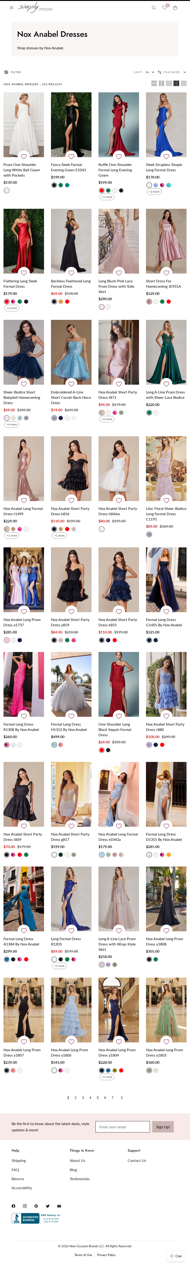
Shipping (19, 1160)
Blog (73, 1169)
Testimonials (80, 1178)
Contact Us (137, 1160)
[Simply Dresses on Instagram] (25, 1206)
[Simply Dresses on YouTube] (59, 1206)
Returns (18, 1178)
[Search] (153, 8)
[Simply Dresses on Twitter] (47, 1206)
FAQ (15, 1169)
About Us (77, 1160)
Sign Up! (163, 1127)
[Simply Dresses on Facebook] (13, 1206)
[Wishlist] (164, 7)
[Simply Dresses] (35, 7)
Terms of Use (83, 1255)
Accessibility (22, 1187)
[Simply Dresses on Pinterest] (36, 1206)
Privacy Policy (106, 1255)
